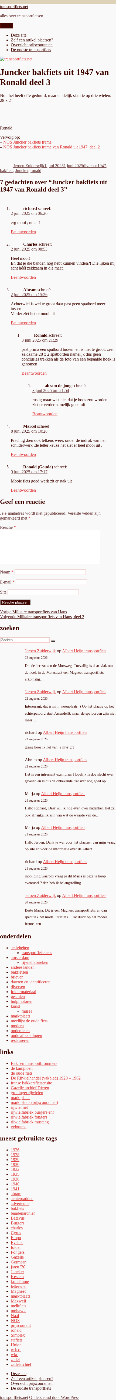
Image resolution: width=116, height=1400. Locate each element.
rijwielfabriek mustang (30, 1122)
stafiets (16, 1340)
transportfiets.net (14, 6)
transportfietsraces (37, 952)
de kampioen (22, 1068)
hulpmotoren (21, 1001)
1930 (15, 1164)
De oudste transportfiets (31, 49)
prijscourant (21, 1325)
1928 (15, 1154)
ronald (35, 170)
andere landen (23, 967)
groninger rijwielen (27, 1092)
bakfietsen (19, 972)
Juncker (21, 170)
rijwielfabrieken (35, 962)
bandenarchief (23, 1213)
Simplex (18, 1335)
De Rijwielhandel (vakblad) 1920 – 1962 (46, 1078)
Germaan (18, 1262)
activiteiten (20, 947)
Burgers (17, 1223)
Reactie (8, 527)
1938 (15, 1179)
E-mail (7, 582)
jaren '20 (18, 1267)
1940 (15, 1184)
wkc (14, 1354)
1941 (15, 1189)
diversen (90, 165)
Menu (6, 26)
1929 (15, 1159)
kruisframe (20, 1281)
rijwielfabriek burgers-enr (32, 1112)
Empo (16, 1237)
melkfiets (18, 1306)
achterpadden (22, 1198)
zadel (15, 1359)
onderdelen (20, 1030)
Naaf (15, 1315)
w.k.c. (16, 1349)
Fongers (18, 1252)
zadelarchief (21, 1364)
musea (27, 1011)
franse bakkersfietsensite (31, 1083)
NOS (15, 1320)
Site (3, 592)
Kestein (17, 1276)
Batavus (18, 1218)
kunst (15, 1006)
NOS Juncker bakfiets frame (27, 142)
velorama (18, 1126)
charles (17, 1228)
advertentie (20, 1203)
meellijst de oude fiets (29, 1021)
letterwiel (18, 1286)
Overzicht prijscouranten (32, 45)
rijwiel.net (19, 1107)
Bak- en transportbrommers (34, 1063)
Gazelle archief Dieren (30, 1087)
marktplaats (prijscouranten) (34, 1102)
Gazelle (17, 1257)
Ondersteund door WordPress (54, 1397)
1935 (15, 1174)
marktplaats (20, 1016)
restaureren (20, 1040)
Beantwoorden (23, 231)
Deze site (18, 35)
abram (16, 1193)
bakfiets (6, 170)
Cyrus (16, 1232)
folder (16, 1247)
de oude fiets (21, 1073)
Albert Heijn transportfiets (84, 651)
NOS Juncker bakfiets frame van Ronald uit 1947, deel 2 (51, 147)
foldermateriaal (23, 991)
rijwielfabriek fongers (29, 1117)
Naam (6, 572)
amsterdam (20, 957)
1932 (15, 1169)
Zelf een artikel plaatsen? (32, 40)
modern (17, 1025)
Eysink (17, 1242)
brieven (17, 977)
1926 (15, 1150)
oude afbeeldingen (26, 1035)
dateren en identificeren (30, 982)
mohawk (18, 1310)
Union (16, 1345)
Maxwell (18, 1301)
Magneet (18, 1291)
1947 (101, 165)
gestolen (18, 996)
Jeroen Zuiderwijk (28, 165)
